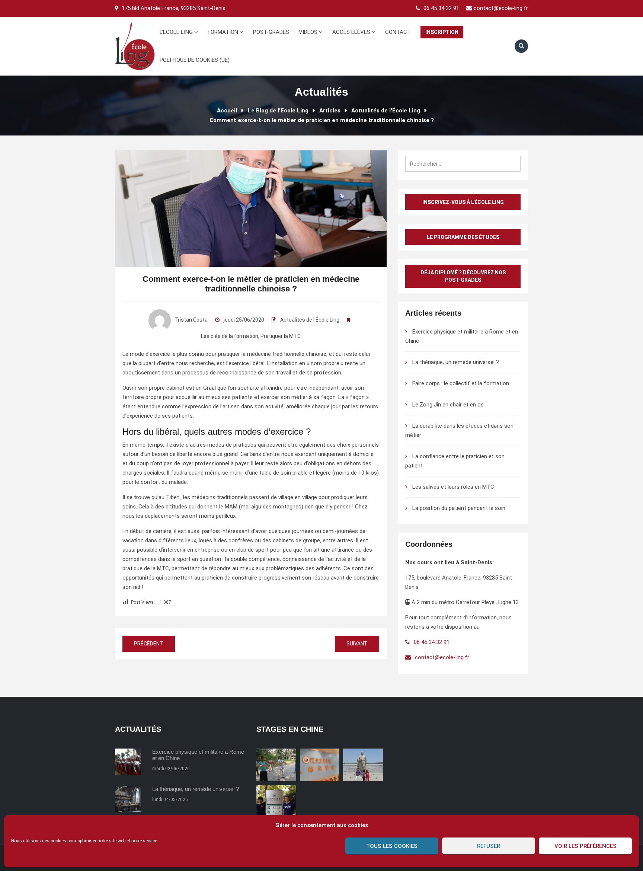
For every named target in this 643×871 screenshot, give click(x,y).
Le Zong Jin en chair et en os (448, 404)
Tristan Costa (191, 320)
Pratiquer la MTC (280, 336)
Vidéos (309, 32)
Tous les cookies (392, 846)
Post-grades (271, 32)
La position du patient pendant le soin (458, 508)
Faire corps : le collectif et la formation (460, 383)
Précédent (148, 644)
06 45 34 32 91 (441, 8)
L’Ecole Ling (177, 32)
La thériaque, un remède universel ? (455, 362)
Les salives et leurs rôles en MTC (453, 487)
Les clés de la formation (229, 336)
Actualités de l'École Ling (309, 320)
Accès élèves (352, 32)
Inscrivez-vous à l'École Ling (463, 202)
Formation (224, 32)
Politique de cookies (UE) (195, 60)
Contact (398, 32)
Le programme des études (463, 237)
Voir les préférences (585, 846)
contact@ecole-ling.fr (501, 8)
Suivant (357, 644)
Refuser (488, 846)
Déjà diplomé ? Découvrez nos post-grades (463, 276)
